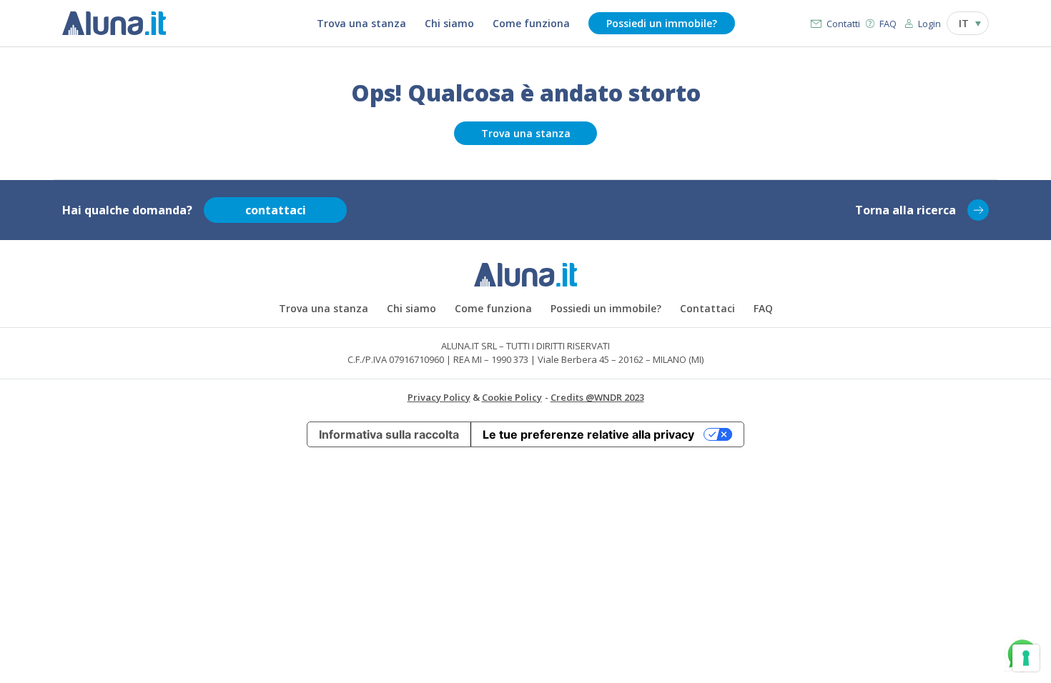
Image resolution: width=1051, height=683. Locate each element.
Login (929, 23)
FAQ (888, 23)
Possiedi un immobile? (661, 23)
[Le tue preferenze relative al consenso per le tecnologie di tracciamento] (1026, 658)
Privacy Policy (439, 397)
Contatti (843, 23)
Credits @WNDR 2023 (597, 397)
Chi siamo (449, 23)
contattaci (275, 210)
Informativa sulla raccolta (389, 434)
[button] (967, 23)
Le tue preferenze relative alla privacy (588, 434)
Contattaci (707, 308)
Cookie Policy (512, 397)
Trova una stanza (361, 23)
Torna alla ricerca (905, 210)
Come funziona (531, 23)
